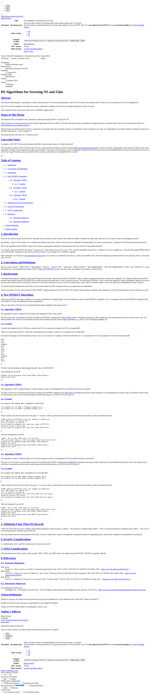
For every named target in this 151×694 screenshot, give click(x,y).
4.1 (11, 180)
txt (25, 49)
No (10, 675)
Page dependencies (36, 686)
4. (2, 294)
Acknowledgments (11, 225)
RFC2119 (43, 269)
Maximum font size (7, 686)
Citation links (5, 690)
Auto (7, 10)
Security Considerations (16, 206)
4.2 (11, 188)
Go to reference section (12, 692)
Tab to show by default (9, 677)
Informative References (21, 222)
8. (2, 558)
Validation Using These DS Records (20, 203)
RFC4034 (58, 299)
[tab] (7, 633)
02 (29, 35)
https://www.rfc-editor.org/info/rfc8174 (116, 579)
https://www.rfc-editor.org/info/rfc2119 (114, 569)
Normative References (21, 218)
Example (22, 184)
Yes (5, 675)
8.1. (3, 563)
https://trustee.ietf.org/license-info (85, 148)
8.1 (11, 218)
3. (2, 273)
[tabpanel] (75, 656)
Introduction (12, 165)
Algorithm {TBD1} (20, 180)
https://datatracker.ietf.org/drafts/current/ (15, 125)
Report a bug (28, 51)
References (11, 214)
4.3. (3, 454)
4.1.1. (3, 324)
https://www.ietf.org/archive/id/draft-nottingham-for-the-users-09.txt (121, 590)
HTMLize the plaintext (12, 683)
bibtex (35, 49)
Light (7, 6)
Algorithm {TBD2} (20, 188)
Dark (7, 8)
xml (31, 49)
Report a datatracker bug (9, 670)
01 (29, 33)
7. (2, 548)
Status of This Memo (12, 114)
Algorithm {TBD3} (20, 195)
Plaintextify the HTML (31, 683)
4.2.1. (3, 399)
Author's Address (11, 229)
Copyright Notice (10, 139)
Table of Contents (11, 160)
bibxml (39, 49)
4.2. (3, 384)
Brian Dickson (29, 44)
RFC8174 (51, 269)
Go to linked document (31, 692)
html (28, 49)
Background (12, 173)
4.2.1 (16, 191)
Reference (14, 688)
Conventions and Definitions (18, 169)
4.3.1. (3, 468)
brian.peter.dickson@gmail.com (17, 620)
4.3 (11, 195)
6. (2, 539)
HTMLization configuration (10, 681)
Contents (13, 679)
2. (2, 262)
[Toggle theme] (2, 2)
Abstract (6, 97)
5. (2, 524)
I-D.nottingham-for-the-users (35, 256)
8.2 (11, 222)
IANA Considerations (15, 210)
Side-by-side (75, 40)
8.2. (3, 583)
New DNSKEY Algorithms (17, 176)
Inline (82, 40)
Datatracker (5, 622)
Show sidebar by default (9, 672)
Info (5, 679)
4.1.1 (16, 184)
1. (2, 233)
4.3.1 (16, 199)
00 (29, 31)
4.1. (3, 309)
